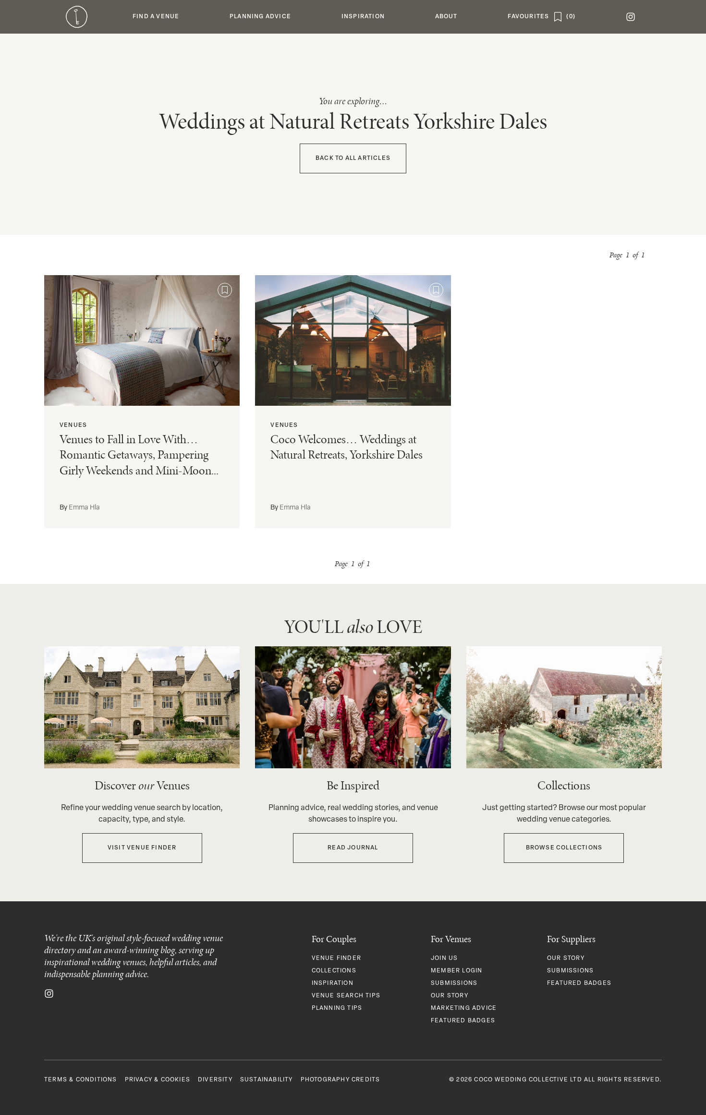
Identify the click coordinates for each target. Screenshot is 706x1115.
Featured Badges (463, 1021)
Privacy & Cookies (157, 1080)
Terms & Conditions (80, 1080)
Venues (73, 425)
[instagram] (630, 17)
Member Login (456, 971)
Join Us (444, 958)
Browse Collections (564, 848)
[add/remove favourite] (225, 290)
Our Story (449, 996)
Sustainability (266, 1080)
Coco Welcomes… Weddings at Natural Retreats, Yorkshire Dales (346, 447)
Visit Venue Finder (142, 848)
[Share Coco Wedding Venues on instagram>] (49, 993)
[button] (156, 17)
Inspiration (332, 983)
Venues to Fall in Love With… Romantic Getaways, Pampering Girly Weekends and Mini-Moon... (139, 455)
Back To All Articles (353, 158)
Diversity (215, 1080)
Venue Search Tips (346, 996)
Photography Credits (340, 1080)
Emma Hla (84, 507)
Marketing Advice (464, 1008)
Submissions (454, 983)
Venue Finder (336, 958)
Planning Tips (337, 1008)
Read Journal (353, 848)
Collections (334, 971)
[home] (77, 17)
